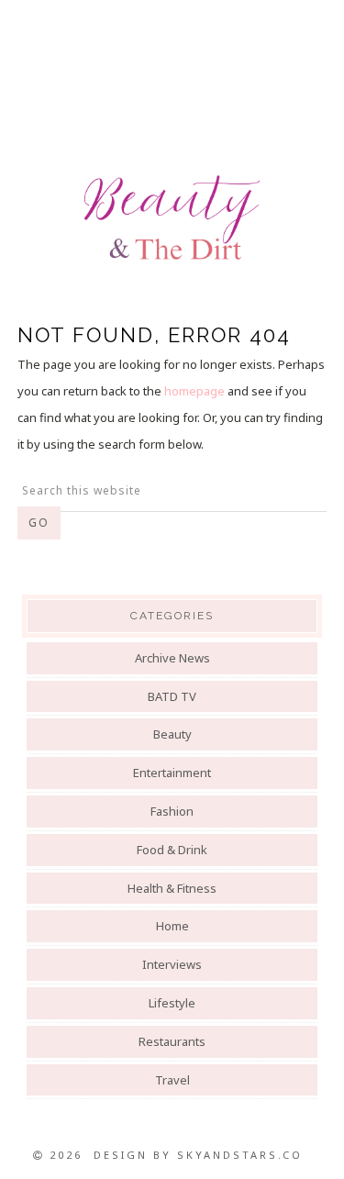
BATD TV (172, 696)
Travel (172, 1080)
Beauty (172, 734)
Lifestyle (172, 1003)
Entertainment (172, 772)
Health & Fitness (172, 888)
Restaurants (172, 1041)
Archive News (172, 658)
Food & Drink (172, 849)
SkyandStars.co (240, 1155)
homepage (194, 391)
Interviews (172, 964)
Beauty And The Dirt (172, 217)
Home (172, 926)
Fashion (172, 811)
